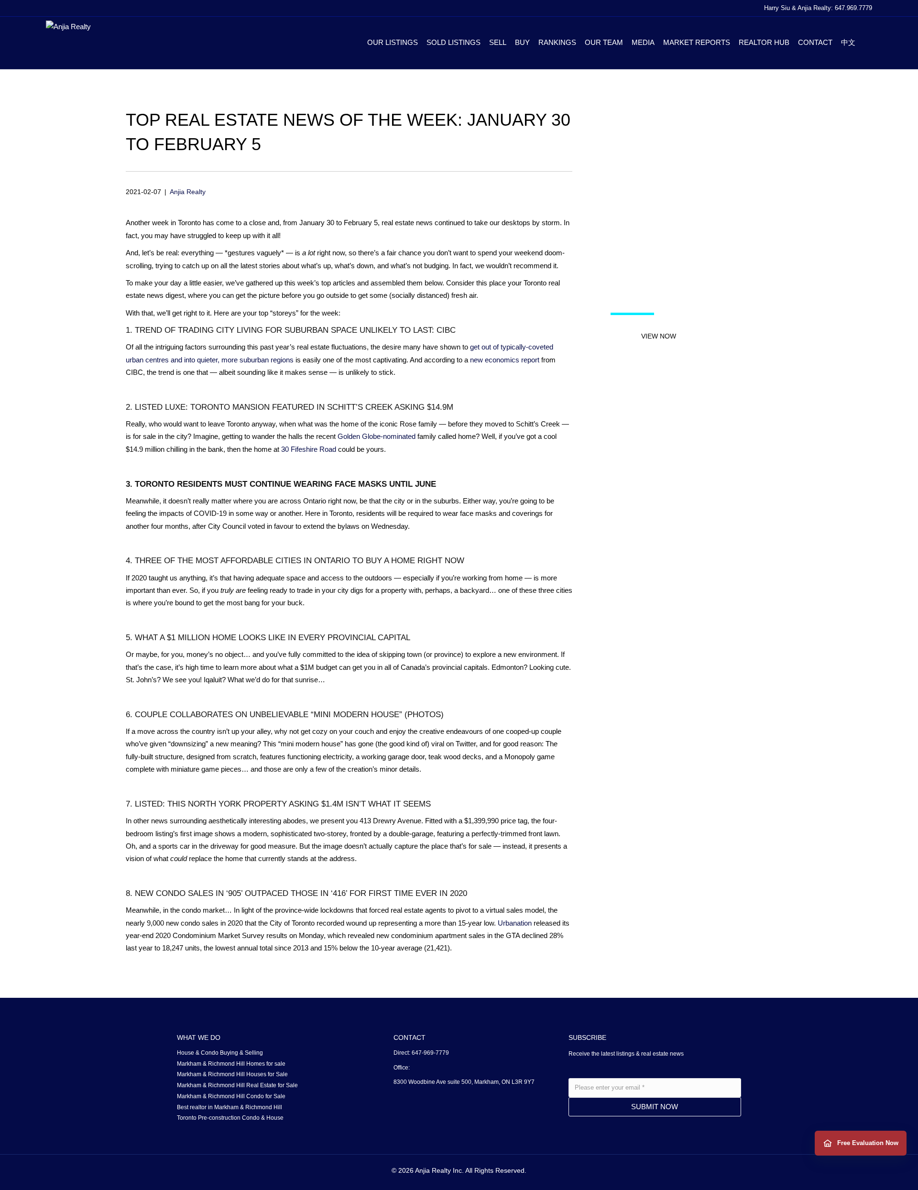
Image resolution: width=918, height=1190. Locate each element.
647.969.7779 (853, 7)
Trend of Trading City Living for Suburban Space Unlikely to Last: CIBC (295, 330)
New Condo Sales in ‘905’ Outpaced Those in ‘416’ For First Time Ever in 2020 (301, 893)
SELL (497, 42)
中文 (848, 42)
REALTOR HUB (764, 42)
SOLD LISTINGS (453, 42)
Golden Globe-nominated (376, 436)
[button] (658, 336)
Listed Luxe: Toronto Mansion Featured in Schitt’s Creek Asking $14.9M (294, 407)
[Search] (866, 43)
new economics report (504, 360)
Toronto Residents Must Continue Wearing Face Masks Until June (285, 484)
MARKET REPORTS (696, 42)
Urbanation (515, 923)
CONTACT (815, 42)
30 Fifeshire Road (308, 449)
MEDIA (643, 42)
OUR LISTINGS (392, 42)
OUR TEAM (604, 42)
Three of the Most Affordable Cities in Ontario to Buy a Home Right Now (299, 560)
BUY (522, 42)
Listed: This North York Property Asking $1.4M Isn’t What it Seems (283, 803)
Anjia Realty (188, 192)
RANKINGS (557, 42)
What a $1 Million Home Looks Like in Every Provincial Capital (272, 637)
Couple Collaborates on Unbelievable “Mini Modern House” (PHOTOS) (289, 714)
